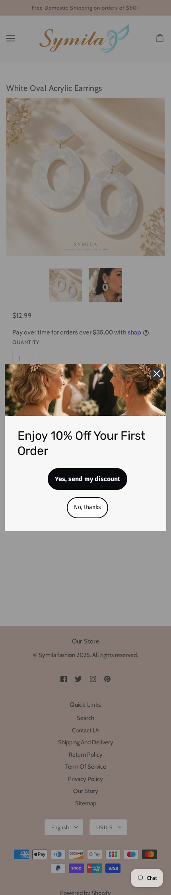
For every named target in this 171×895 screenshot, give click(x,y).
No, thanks (87, 507)
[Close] (156, 373)
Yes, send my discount (87, 479)
